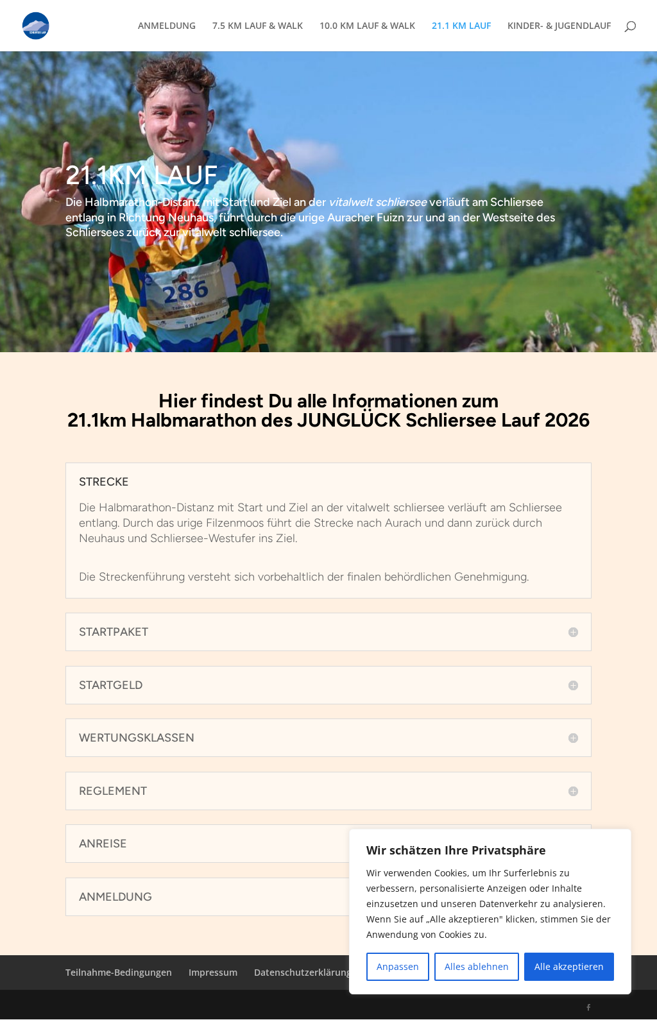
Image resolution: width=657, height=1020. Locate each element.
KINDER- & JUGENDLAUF (559, 26)
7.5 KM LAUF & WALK (257, 26)
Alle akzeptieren (569, 966)
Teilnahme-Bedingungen (118, 972)
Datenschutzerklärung (303, 972)
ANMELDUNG (167, 26)
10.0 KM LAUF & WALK (367, 26)
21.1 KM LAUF (461, 26)
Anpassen (398, 966)
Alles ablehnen (477, 966)
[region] (490, 911)
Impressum (213, 972)
